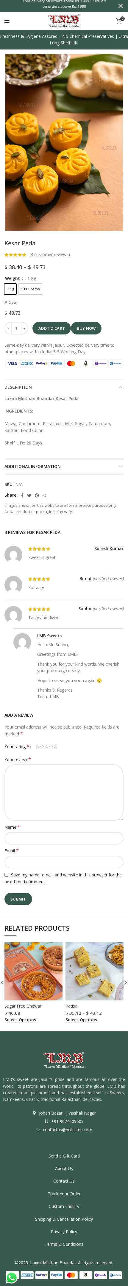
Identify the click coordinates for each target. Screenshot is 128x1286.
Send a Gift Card (64, 1156)
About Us (64, 1168)
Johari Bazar (51, 1113)
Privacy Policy (64, 1231)
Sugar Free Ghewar (22, 1006)
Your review (17, 759)
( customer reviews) (49, 254)
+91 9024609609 (67, 1121)
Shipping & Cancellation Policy (64, 1219)
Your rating (16, 746)
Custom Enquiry (64, 1206)
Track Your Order (64, 1194)
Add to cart (51, 328)
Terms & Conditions (64, 1244)
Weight (13, 278)
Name (12, 827)
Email (11, 850)
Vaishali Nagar (81, 1113)
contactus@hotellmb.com (67, 1129)
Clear (12, 302)
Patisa (71, 1006)
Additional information (32, 466)
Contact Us (64, 1181)
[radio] (10, 289)
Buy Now (86, 328)
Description (18, 387)
